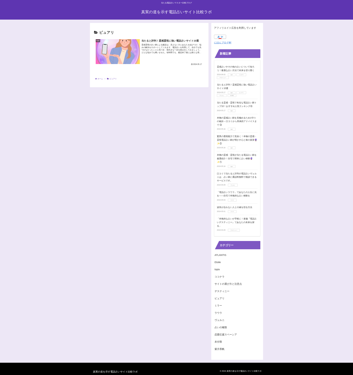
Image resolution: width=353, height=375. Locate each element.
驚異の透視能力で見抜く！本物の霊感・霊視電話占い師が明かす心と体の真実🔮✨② (237, 140)
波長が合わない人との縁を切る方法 (234, 207)
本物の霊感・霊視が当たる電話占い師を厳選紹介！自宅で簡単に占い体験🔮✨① (237, 158)
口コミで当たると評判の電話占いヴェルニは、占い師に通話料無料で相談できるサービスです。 (237, 177)
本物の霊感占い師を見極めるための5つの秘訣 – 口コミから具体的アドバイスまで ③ (237, 121)
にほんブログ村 (222, 42)
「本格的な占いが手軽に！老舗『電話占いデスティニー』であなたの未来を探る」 (237, 222)
